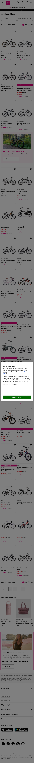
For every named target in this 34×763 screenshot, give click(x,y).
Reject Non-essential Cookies (17, 393)
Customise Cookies (17, 389)
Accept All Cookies (16, 397)
